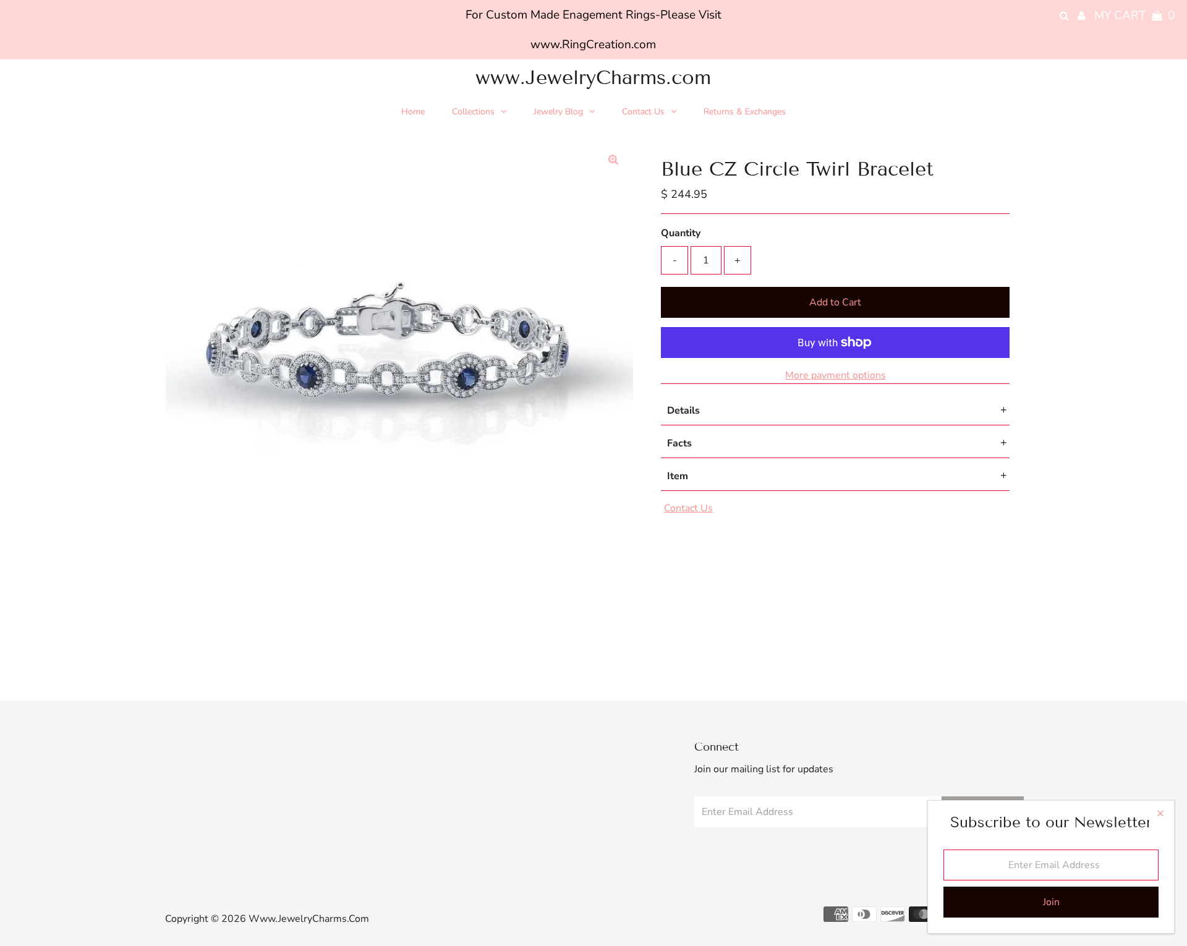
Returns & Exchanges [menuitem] (745, 111)
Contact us (688, 508)
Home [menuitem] (413, 111)
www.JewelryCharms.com (593, 77)
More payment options (835, 375)
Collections (473, 111)
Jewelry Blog (558, 111)
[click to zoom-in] (613, 160)
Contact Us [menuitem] (643, 111)
